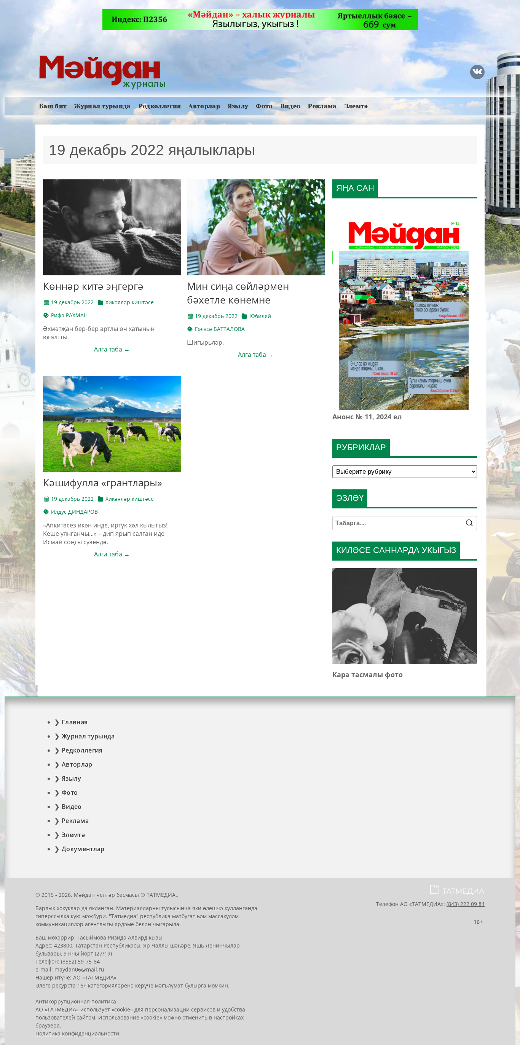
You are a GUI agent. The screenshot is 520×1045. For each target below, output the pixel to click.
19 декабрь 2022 (72, 302)
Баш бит (53, 106)
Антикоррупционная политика (75, 1001)
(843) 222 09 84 (466, 904)
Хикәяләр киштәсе (129, 302)
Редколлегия (160, 106)
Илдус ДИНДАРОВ (74, 511)
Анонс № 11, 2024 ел (367, 416)
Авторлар (204, 106)
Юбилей (260, 316)
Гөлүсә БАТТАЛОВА (220, 328)
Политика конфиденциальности (77, 1033)
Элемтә (356, 106)
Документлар (83, 849)
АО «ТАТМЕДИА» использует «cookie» (84, 1009)
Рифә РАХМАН (69, 315)
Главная (75, 722)
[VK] (477, 72)
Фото (264, 106)
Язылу (238, 106)
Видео (291, 106)
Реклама (322, 106)
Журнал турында (102, 106)
